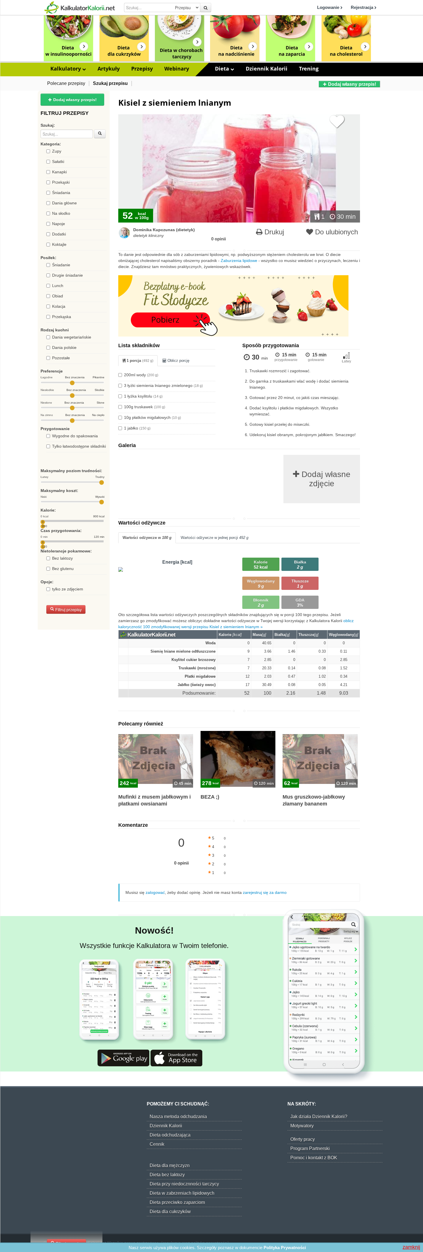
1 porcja (139, 360)
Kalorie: (48, 510)
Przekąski (61, 182)
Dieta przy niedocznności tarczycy (184, 1183)
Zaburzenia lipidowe (239, 260)
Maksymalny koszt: (59, 490)
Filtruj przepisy (68, 609)
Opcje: (47, 582)
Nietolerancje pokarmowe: (66, 551)
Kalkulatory (66, 68)
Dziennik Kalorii (266, 68)
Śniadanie (61, 265)
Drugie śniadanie (67, 275)
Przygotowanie (55, 428)
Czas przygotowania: (61, 530)
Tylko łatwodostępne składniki (79, 446)
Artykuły (109, 68)
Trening (309, 68)
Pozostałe (61, 358)
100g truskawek (144, 406)
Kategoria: (51, 144)
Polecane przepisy (66, 83)
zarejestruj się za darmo (265, 892)
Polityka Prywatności (285, 1247)
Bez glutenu (63, 568)
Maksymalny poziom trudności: (71, 470)
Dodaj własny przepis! (351, 84)
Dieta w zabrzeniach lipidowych (182, 1193)
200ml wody (141, 375)
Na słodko (61, 213)
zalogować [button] (155, 892)
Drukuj (273, 232)
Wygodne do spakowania (75, 436)
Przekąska (61, 316)
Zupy (56, 151)
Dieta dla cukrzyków (170, 1211)
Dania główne (64, 203)
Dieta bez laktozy (167, 1174)
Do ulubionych (335, 232)
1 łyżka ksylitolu (143, 396)
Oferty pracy (302, 1139)
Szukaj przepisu (110, 83)
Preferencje (52, 371)
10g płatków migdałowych (152, 417)
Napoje (58, 223)
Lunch (57, 285)
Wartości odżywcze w (147, 537)
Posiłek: (48, 257)
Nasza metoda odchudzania (178, 1116)
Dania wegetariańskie (71, 337)
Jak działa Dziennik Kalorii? (318, 1116)
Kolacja (58, 306)
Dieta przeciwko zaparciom (177, 1202)
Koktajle (59, 244)
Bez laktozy (62, 558)
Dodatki (59, 234)
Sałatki (58, 161)
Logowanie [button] (328, 7)
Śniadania (61, 192)
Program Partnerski (310, 1148)
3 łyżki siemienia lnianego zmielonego (163, 385)
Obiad (57, 296)
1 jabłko (137, 428)
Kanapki (59, 172)
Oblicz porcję (177, 360)
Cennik (157, 1144)
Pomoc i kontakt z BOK (313, 1157)
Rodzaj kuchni (55, 330)
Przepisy (142, 68)
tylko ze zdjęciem (67, 589)
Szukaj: (48, 125)
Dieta (222, 68)
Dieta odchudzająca (170, 1135)
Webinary (176, 68)
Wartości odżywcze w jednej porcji (214, 537)
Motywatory (302, 1125)
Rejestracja (362, 7)
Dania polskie (64, 347)
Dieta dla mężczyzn (170, 1165)
